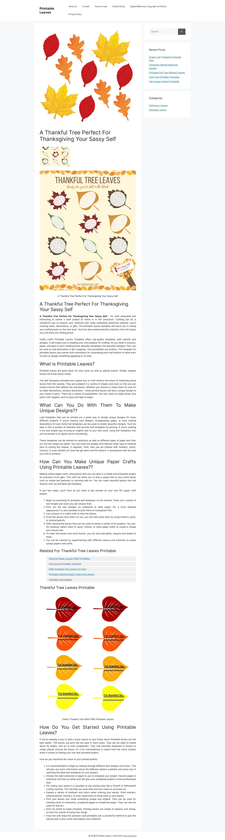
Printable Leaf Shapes (60, 579)
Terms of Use (101, 6)
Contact (85, 6)
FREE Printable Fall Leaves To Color (67, 569)
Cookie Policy (118, 6)
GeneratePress (130, 836)
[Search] (181, 32)
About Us (73, 6)
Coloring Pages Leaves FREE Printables (69, 558)
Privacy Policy (75, 14)
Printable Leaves (47, 10)
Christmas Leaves (158, 105)
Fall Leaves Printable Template (65, 564)
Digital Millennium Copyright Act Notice (148, 6)
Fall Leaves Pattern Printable (164, 81)
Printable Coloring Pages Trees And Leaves (71, 574)
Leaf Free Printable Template (164, 77)
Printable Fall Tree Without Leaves (167, 72)
